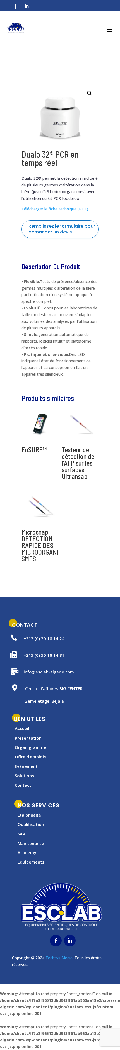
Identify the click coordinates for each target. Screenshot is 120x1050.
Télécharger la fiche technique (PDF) (54, 209)
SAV (21, 834)
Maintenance (31, 843)
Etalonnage (29, 815)
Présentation (28, 738)
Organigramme (30, 747)
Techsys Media (59, 957)
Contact (23, 785)
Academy (27, 852)
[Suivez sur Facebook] (15, 6)
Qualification (31, 824)
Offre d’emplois (30, 756)
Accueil (22, 728)
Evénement (26, 766)
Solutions (24, 775)
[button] (90, 93)
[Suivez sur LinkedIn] (26, 6)
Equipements (31, 862)
